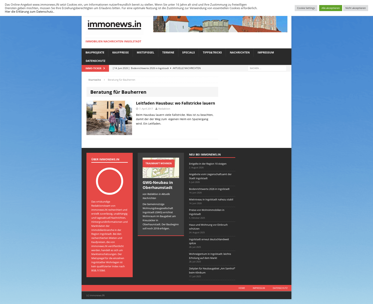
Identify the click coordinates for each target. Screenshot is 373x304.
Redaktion (164, 108)
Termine (168, 52)
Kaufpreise (120, 52)
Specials (188, 52)
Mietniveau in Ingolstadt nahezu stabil (211, 199)
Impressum (266, 52)
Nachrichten (240, 52)
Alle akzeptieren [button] (331, 8)
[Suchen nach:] (267, 68)
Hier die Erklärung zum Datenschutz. (29, 11)
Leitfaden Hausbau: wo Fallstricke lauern (175, 103)
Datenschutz (95, 61)
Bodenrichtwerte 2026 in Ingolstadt (209, 189)
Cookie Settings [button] (306, 8)
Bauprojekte (94, 52)
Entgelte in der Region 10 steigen (208, 163)
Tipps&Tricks (212, 52)
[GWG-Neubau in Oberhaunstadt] (161, 176)
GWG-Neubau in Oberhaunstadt (158, 185)
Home (242, 288)
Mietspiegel (145, 52)
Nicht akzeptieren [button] (355, 8)
